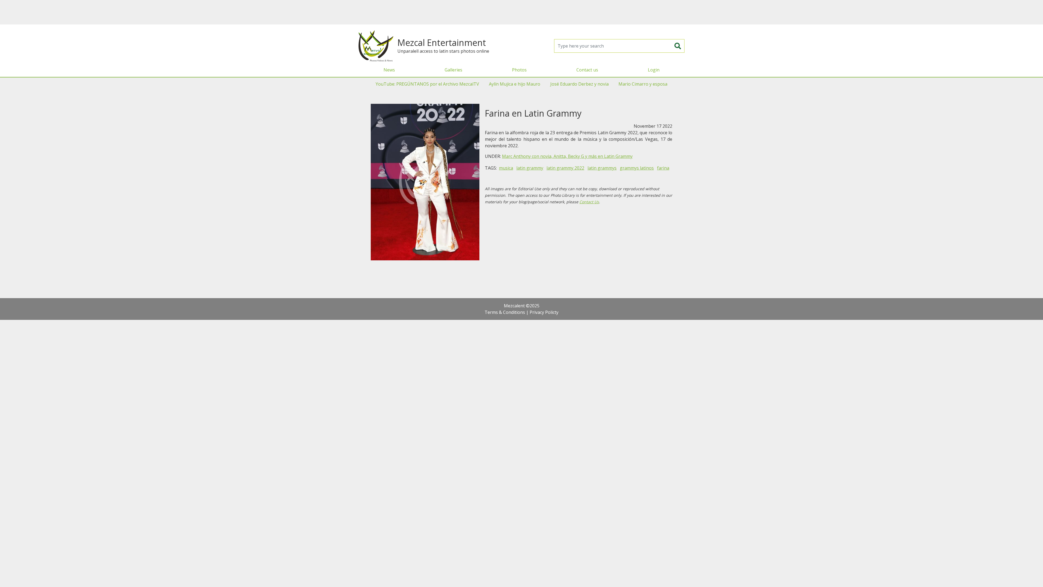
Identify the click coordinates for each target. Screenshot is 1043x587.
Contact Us (589, 201)
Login (653, 70)
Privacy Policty (544, 312)
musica (506, 168)
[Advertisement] (521, 12)
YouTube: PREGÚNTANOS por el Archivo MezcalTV (427, 84)
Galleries (453, 70)
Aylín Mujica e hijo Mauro (514, 84)
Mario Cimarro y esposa (642, 84)
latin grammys (602, 168)
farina (663, 168)
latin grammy (529, 168)
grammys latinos (637, 168)
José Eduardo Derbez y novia (579, 84)
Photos (519, 70)
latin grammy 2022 (565, 168)
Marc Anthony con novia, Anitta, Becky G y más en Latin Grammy (567, 156)
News (389, 70)
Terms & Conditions (505, 312)
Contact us (587, 70)
